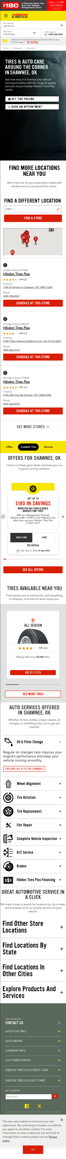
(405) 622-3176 (11, 350)
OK (33, 1150)
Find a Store (58, 209)
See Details (33, 545)
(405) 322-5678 (11, 404)
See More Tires (33, 694)
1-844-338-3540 (55, 35)
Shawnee (30, 48)
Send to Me (21, 537)
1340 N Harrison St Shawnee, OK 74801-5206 (27, 287)
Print (44, 537)
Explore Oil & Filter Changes (24, 769)
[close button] (61, 1119)
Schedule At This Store (33, 303)
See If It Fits (33, 673)
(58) (25, 333)
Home (6, 48)
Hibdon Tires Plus (16, 274)
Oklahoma (17, 48)
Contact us (14, 1022)
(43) (25, 387)
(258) (45, 648)
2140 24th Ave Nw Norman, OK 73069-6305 (27, 395)
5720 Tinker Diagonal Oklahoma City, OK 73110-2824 (32, 341)
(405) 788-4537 (11, 296)
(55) (25, 280)
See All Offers (33, 569)
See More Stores (31, 426)
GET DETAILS (32, 42)
